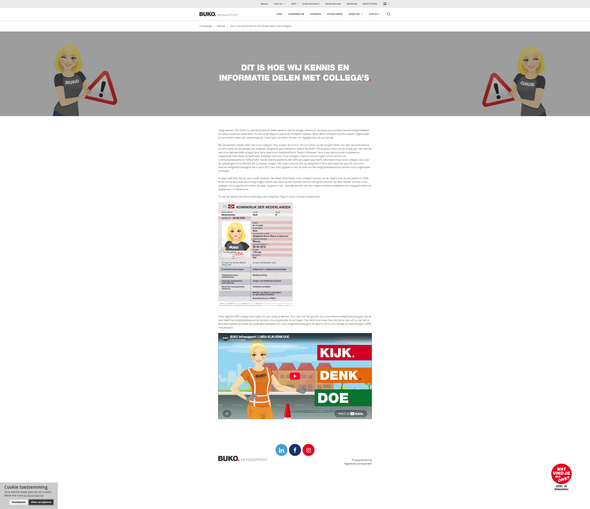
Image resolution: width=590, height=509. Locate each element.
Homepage (205, 26)
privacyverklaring (33, 495)
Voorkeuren (19, 502)
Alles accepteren (41, 502)
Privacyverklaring (362, 460)
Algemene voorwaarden (358, 463)
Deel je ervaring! (561, 488)
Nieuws (221, 26)
